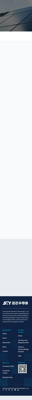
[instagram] (9, 390)
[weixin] (22, 365)
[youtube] (15, 390)
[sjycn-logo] (15, 302)
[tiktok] (12, 390)
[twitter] (6, 390)
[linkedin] (18, 390)
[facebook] (3, 390)
